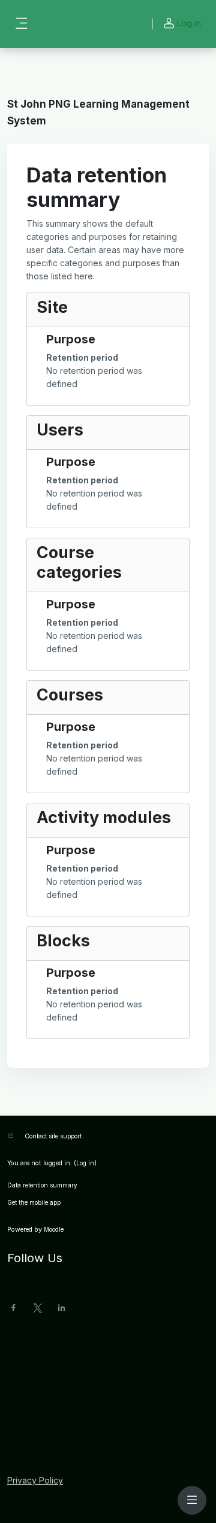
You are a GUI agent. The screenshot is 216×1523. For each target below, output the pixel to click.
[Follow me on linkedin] (61, 1309)
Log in (189, 23)
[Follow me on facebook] (13, 1309)
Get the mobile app (34, 1202)
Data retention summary (42, 1185)
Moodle (54, 1229)
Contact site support (53, 1136)
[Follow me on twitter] (38, 1309)
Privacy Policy (35, 1480)
